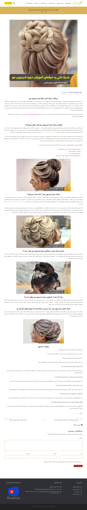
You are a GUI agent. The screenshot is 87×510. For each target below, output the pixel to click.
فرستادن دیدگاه (78, 466)
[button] (24, 3)
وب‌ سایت (28, 454)
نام (81, 454)
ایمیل (55, 454)
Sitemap (33, 506)
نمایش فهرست (65, 92)
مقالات (77, 413)
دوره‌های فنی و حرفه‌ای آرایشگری (49, 132)
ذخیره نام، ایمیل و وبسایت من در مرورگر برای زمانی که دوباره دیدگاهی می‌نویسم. (62, 462)
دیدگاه (81, 438)
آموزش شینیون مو (33, 114)
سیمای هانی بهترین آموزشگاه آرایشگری (16, 201)
